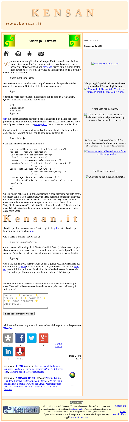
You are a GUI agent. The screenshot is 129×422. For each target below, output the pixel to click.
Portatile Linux (52, 378)
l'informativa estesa (78, 417)
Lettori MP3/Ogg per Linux (31, 383)
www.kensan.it (24, 23)
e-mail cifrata (119, 414)
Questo (22, 266)
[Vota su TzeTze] (20, 356)
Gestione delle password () (27, 371)
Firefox (8, 328)
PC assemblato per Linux (21, 386)
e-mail (123, 411)
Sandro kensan (58, 345)
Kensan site (120, 405)
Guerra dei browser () (40, 369)
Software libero (26, 377)
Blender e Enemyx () (26, 381)
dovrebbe (47, 67)
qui (55, 228)
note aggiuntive (78, 409)
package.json (40, 124)
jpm (5, 118)
